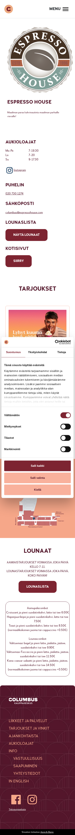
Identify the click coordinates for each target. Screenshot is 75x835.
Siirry (18, 261)
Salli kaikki (37, 465)
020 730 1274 (14, 193)
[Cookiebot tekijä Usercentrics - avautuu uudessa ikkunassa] (55, 342)
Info (13, 751)
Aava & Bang (47, 832)
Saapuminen (25, 766)
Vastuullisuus (27, 759)
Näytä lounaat (26, 235)
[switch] (65, 426)
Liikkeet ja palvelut (28, 721)
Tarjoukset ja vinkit (29, 729)
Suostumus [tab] (13, 352)
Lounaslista (37, 586)
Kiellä (37, 489)
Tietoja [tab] (61, 352)
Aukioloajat (21, 744)
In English (19, 781)
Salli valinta (37, 477)
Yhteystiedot (26, 774)
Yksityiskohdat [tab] (37, 352)
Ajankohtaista (23, 736)
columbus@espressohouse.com (24, 212)
